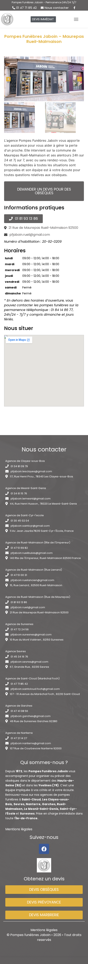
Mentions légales (18, 829)
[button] (43, 19)
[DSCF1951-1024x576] (44, 78)
